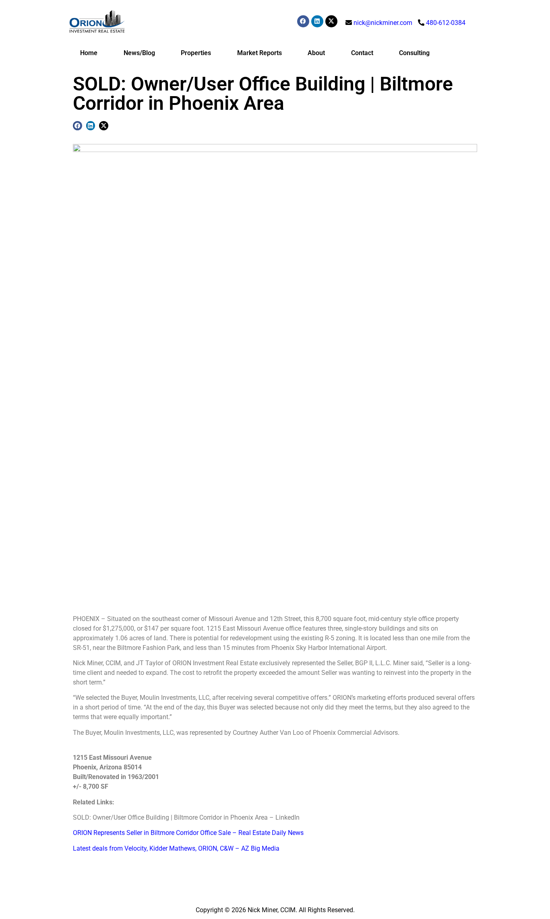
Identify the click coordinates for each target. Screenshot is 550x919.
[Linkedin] (317, 21)
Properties (196, 53)
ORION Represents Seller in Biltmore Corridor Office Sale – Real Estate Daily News (188, 833)
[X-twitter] (331, 21)
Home (88, 53)
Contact (362, 53)
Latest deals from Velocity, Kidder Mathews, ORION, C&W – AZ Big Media (176, 848)
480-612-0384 (445, 23)
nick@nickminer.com (383, 23)
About (316, 53)
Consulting (414, 53)
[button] (77, 125)
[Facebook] (303, 21)
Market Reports (259, 53)
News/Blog (139, 53)
